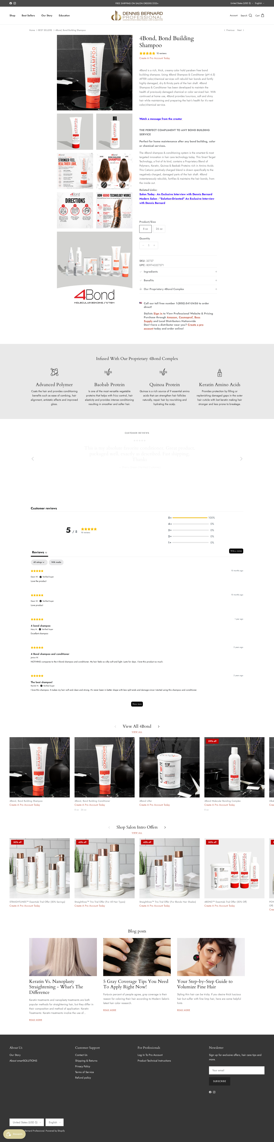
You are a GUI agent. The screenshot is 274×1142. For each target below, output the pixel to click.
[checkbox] (56, 562)
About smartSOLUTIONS (23, 1061)
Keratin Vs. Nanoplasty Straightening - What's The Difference (56, 987)
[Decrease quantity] (142, 245)
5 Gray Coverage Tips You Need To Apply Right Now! (135, 984)
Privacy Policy (82, 1066)
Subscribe (219, 1081)
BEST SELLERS (45, 30)
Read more (35, 1019)
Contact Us (81, 1055)
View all (137, 732)
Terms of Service (84, 1072)
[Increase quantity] (155, 245)
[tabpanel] (137, 634)
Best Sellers (28, 15)
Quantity (144, 238)
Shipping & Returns (86, 1061)
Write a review (236, 551)
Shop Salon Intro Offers (137, 827)
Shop (12, 15)
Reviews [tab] (39, 552)
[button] (191, 518)
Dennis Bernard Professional (31, 1130)
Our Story (46, 15)
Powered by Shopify (55, 1130)
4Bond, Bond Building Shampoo (70, 30)
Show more (137, 704)
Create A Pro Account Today (154, 58)
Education (64, 15)
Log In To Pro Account (150, 1055)
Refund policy (83, 1077)
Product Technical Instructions (154, 1061)
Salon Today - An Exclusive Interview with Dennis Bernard (175, 194)
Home (32, 30)
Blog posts (137, 931)
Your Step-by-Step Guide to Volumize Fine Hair (205, 984)
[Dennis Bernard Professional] (137, 15)
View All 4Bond (137, 726)
